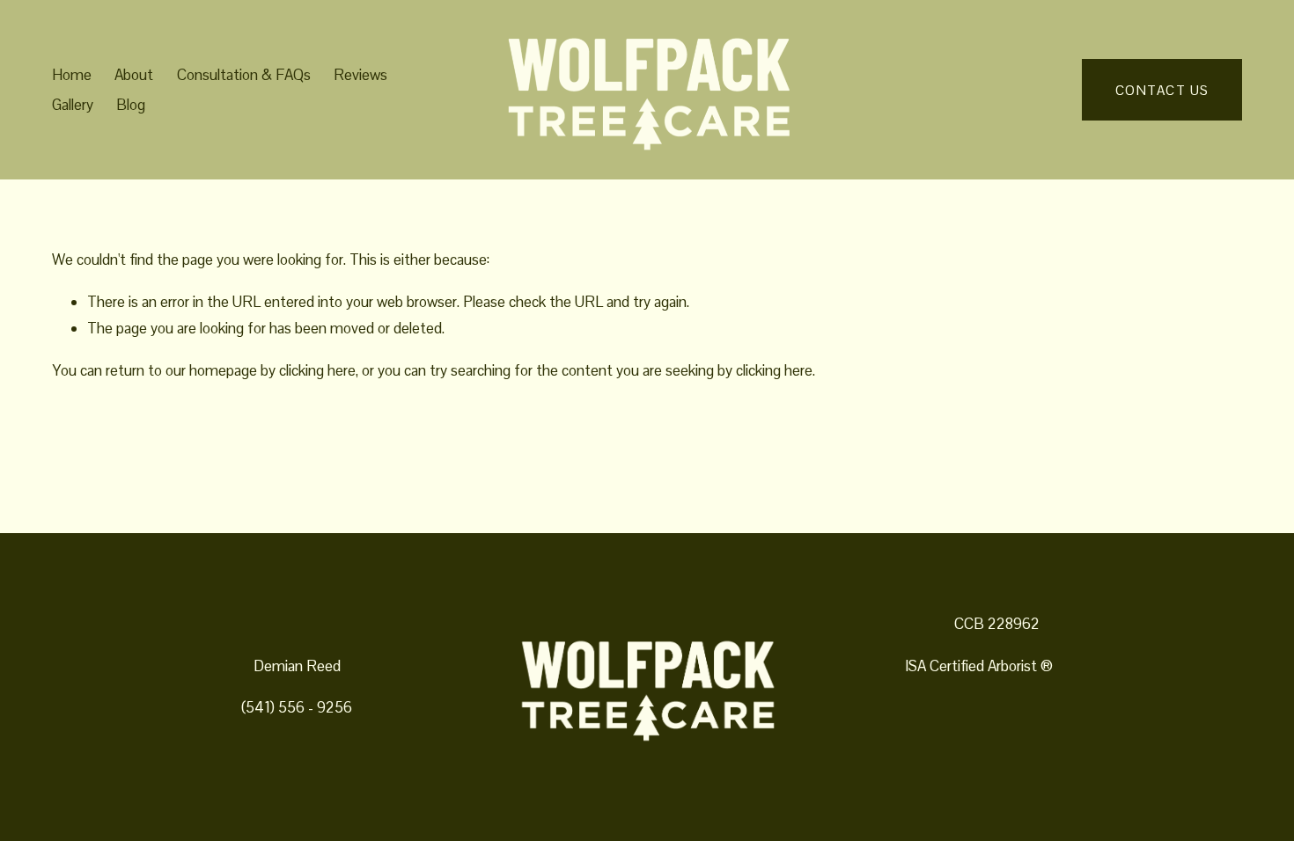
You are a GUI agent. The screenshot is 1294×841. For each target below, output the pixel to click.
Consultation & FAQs (244, 74)
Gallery (72, 104)
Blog (130, 104)
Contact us (1162, 90)
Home (72, 74)
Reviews (360, 74)
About (133, 74)
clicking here (317, 370)
